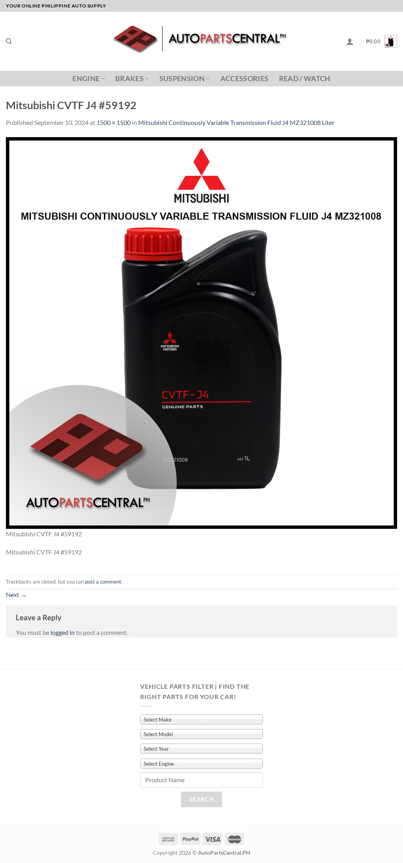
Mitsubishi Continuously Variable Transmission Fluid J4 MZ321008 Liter (236, 122)
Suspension (182, 78)
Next (16, 594)
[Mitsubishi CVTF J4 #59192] (201, 332)
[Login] (350, 41)
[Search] (9, 41)
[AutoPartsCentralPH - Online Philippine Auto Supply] (201, 41)
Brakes (129, 78)
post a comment (103, 581)
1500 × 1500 (113, 122)
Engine (86, 78)
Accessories (244, 78)
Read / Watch (305, 78)
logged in (62, 632)
